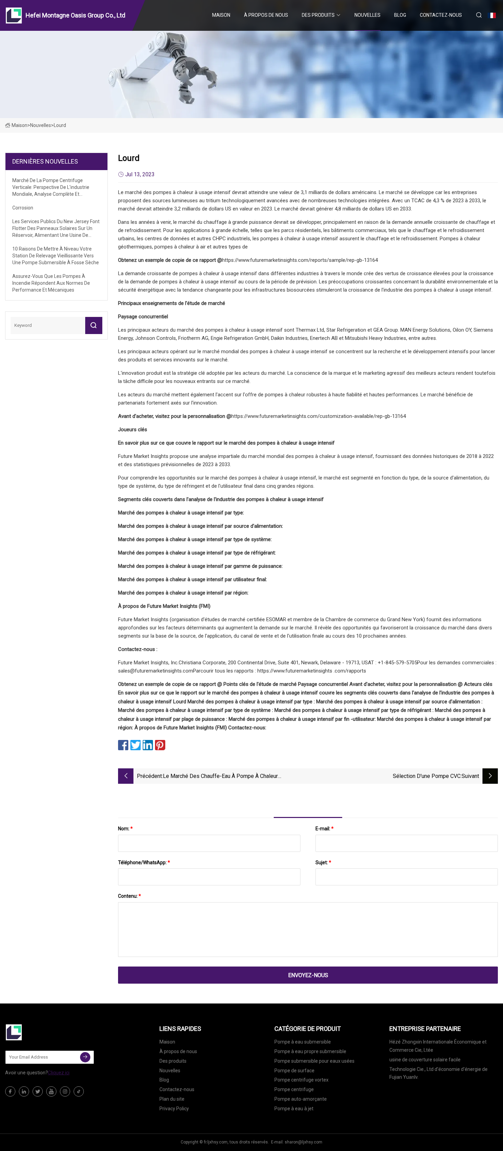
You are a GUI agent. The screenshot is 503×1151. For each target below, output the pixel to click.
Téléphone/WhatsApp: (144, 862)
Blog (400, 15)
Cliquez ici (58, 1072)
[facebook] (10, 1091)
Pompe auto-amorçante (300, 1099)
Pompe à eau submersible (302, 1042)
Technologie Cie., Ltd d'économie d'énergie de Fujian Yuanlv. (438, 1073)
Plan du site (171, 1099)
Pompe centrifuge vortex (301, 1080)
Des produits (318, 15)
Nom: (125, 828)
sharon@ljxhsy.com (303, 1142)
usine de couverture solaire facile (425, 1059)
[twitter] (38, 1091)
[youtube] (51, 1091)
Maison (221, 15)
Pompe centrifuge (294, 1089)
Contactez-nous (441, 15)
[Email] (85, 1057)
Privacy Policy (174, 1108)
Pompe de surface (294, 1070)
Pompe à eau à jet (293, 1108)
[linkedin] (24, 1091)
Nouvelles (367, 15)
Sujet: (323, 862)
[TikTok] (79, 1091)
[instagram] (65, 1091)
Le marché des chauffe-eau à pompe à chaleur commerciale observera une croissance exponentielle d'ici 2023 (234, 777)
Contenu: (129, 896)
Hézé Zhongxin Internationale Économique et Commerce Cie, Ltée (438, 1046)
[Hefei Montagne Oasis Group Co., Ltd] (39, 1032)
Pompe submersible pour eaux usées (314, 1061)
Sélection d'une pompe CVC (427, 776)
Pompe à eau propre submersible (310, 1051)
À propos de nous (266, 15)
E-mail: (324, 828)
